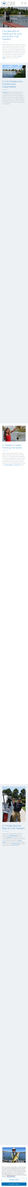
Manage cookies (14, 1179)
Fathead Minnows (13, 835)
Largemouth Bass (16, 843)
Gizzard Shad (9, 837)
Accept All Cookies (14, 1184)
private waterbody (9, 464)
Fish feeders (4, 92)
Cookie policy (11, 1176)
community (17, 464)
